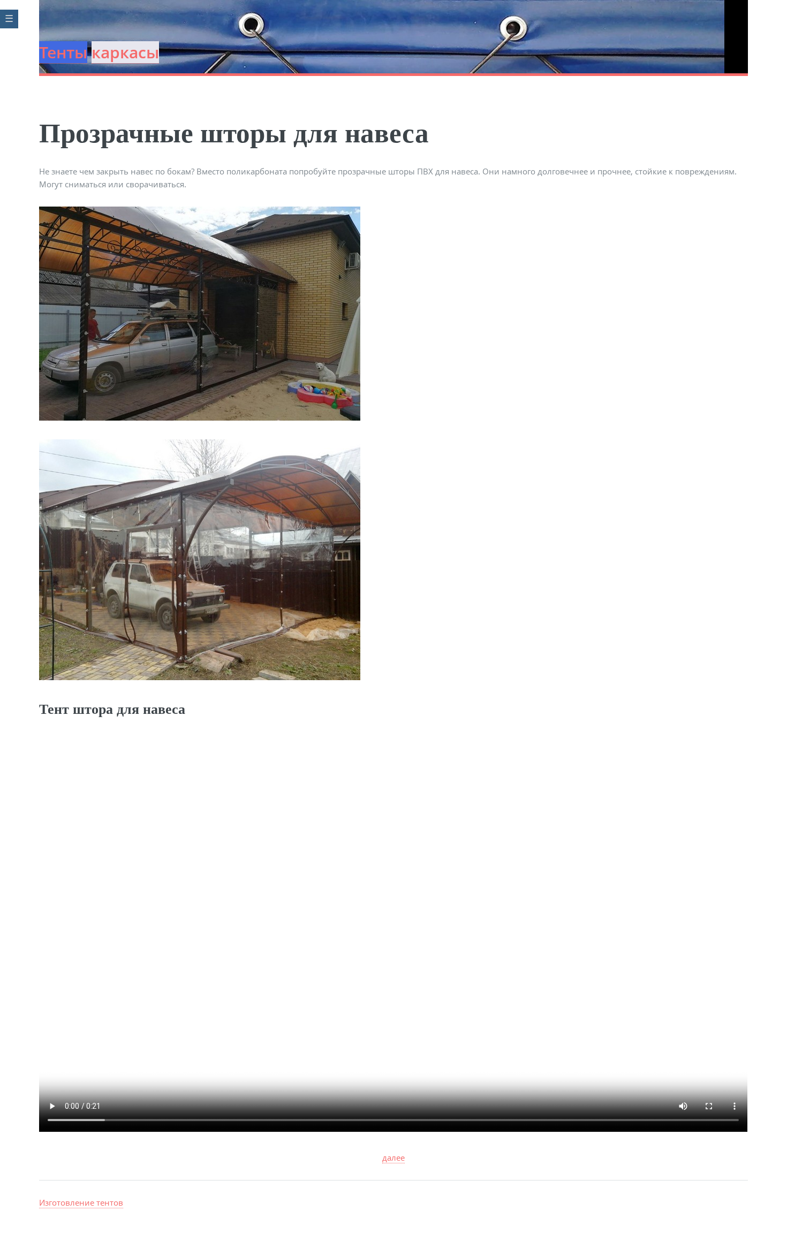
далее (393, 1157)
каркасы (125, 52)
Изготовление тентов (81, 1202)
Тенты (63, 52)
